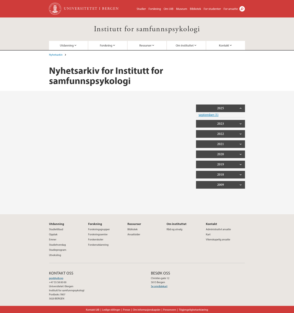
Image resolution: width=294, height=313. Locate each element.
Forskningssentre (98, 234)
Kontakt (224, 45)
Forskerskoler (95, 239)
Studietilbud (56, 229)
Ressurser (145, 45)
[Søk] (242, 9)
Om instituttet (185, 45)
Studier (141, 9)
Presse (126, 309)
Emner (52, 239)
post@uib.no (56, 278)
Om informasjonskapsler (146, 309)
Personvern (169, 309)
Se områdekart (159, 286)
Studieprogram (57, 249)
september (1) (208, 114)
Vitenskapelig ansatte (218, 239)
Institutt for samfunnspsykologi (147, 29)
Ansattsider (133, 234)
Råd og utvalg (174, 229)
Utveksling (55, 255)
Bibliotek (195, 9)
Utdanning (67, 45)
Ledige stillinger (111, 309)
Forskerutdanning (98, 244)
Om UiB (168, 9)
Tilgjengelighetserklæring (193, 309)
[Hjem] (55, 9)
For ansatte (231, 9)
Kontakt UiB (92, 309)
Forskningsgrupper (99, 229)
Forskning (155, 9)
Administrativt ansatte (218, 229)
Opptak (53, 234)
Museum (181, 9)
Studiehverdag (57, 244)
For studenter (212, 9)
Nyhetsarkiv (56, 54)
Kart (208, 234)
